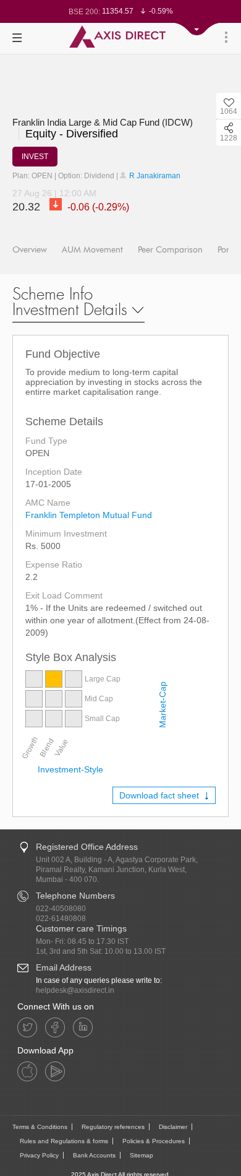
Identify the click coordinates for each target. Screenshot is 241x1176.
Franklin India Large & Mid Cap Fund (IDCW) (102, 122)
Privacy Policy (39, 1155)
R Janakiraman (153, 175)
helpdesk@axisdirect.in (75, 990)
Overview (29, 249)
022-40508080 (61, 908)
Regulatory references (113, 1126)
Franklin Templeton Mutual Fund (88, 515)
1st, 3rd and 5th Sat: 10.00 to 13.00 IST (101, 951)
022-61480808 (61, 918)
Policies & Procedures (153, 1141)
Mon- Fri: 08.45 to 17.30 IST (82, 941)
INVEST (35, 156)
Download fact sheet (160, 795)
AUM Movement (92, 249)
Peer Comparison (170, 249)
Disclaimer (173, 1126)
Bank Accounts (94, 1155)
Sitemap (141, 1155)
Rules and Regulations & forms (64, 1141)
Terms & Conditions (39, 1126)
